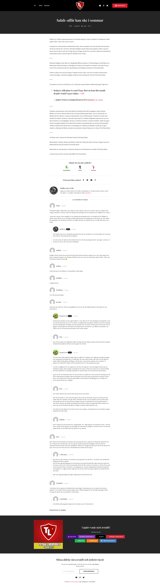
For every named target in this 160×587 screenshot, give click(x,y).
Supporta (121, 5)
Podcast (47, 5)
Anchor (72, 536)
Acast (101, 536)
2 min (84, 26)
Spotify (81, 541)
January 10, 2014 (95, 99)
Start (40, 5)
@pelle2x (88, 193)
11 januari (77, 26)
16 (90, 26)
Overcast (93, 541)
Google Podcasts (116, 536)
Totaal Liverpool (74, 581)
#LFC (82, 93)
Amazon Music (109, 541)
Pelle (70, 26)
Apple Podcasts (87, 536)
